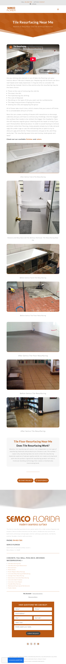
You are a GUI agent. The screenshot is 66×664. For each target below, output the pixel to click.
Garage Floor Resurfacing (16, 575)
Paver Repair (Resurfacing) (16, 571)
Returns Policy (32, 597)
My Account (27, 593)
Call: (26, 2)
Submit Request (33, 633)
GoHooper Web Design (38, 661)
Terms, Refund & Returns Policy (28, 659)
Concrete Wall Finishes (15, 579)
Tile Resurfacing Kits (14, 563)
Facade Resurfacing (14, 584)
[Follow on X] (31, 643)
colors (39, 139)
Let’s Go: (39, 2)
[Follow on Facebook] (34, 643)
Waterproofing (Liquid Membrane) (19, 586)
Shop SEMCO (43, 480)
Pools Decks (12, 569)
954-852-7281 (17, 540)
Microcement (12, 567)
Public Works (12, 588)
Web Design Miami (26, 661)
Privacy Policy (42, 659)
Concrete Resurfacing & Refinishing (19, 573)
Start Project (26, 480)
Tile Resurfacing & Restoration (17, 565)
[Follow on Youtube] (38, 643)
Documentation (38, 593)
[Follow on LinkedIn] (27, 643)
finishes (29, 139)
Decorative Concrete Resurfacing (18, 577)
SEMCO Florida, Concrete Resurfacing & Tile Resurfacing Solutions (38, 656)
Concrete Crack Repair (15, 582)
